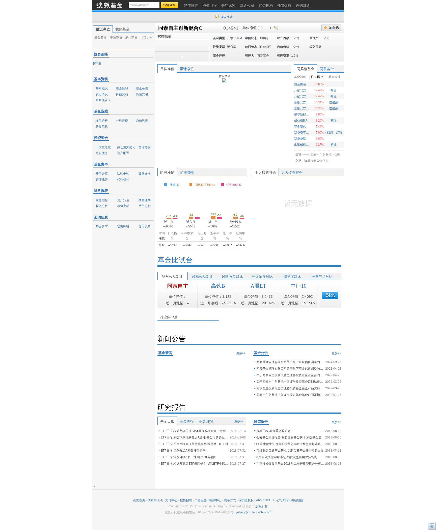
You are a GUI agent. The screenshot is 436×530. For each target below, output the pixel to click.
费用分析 (145, 206)
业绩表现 (122, 121)
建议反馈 (227, 17)
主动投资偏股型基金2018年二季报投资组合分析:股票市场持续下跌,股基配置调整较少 (290, 463)
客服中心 (215, 500)
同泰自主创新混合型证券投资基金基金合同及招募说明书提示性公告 (290, 395)
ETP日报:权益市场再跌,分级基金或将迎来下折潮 (193, 431)
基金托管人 (103, 100)
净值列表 (142, 121)
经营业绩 (145, 200)
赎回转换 (145, 173)
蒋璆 (334, 120)
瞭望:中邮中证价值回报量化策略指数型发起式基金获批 (290, 444)
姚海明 (329, 132)
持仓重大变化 (126, 147)
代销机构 (123, 179)
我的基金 (122, 29)
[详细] (97, 63)
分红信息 (102, 126)
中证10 (298, 286)
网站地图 (297, 500)
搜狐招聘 (186, 500)
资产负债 (123, 200)
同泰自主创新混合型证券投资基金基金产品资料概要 (290, 388)
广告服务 (201, 500)
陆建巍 (333, 102)
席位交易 (142, 94)
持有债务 (102, 153)
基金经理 (122, 88)
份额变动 (122, 94)
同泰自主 (177, 286)
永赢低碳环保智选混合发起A (302, 144)
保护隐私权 (246, 500)
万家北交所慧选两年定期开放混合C (302, 96)
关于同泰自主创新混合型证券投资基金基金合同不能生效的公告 (290, 375)
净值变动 (123, 206)
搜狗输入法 (155, 500)
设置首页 (139, 500)
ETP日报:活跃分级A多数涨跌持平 (183, 450)
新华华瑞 (300, 138)
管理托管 (102, 179)
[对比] (330, 295)
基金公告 (142, 88)
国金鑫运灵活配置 (302, 84)
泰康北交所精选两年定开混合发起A (302, 102)
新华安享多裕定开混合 (302, 132)
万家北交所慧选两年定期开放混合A (302, 90)
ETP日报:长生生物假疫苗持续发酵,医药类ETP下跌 (194, 444)
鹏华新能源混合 (302, 114)
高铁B (218, 286)
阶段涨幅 (167, 172)
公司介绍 (282, 500)
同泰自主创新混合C (180, 28)
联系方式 (230, 500)
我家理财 (123, 226)
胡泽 (334, 144)
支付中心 (171, 500)
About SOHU (265, 500)
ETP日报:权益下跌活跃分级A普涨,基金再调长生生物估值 (195, 437)
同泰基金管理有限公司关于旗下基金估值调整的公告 (290, 362)
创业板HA (301, 120)
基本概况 (102, 88)
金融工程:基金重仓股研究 (273, 431)
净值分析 (102, 121)
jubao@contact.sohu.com (253, 512)
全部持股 (145, 147)
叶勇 (334, 90)
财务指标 (102, 200)
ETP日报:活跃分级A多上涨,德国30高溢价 (188, 457)
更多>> (241, 353)
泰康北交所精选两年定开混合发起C (302, 108)
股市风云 (145, 226)
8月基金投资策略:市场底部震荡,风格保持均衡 (286, 457)
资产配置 (123, 153)
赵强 (339, 132)
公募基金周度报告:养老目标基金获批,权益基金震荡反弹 (290, 437)
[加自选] (331, 27)
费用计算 (102, 173)
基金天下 (102, 226)
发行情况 (102, 94)
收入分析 (102, 206)
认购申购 (123, 173)
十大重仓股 (103, 147)
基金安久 (300, 126)
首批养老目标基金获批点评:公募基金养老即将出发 (290, 450)
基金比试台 (175, 260)
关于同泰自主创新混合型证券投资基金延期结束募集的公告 (290, 382)
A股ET (258, 286)
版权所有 (261, 506)
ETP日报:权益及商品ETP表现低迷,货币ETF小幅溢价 (195, 463)
